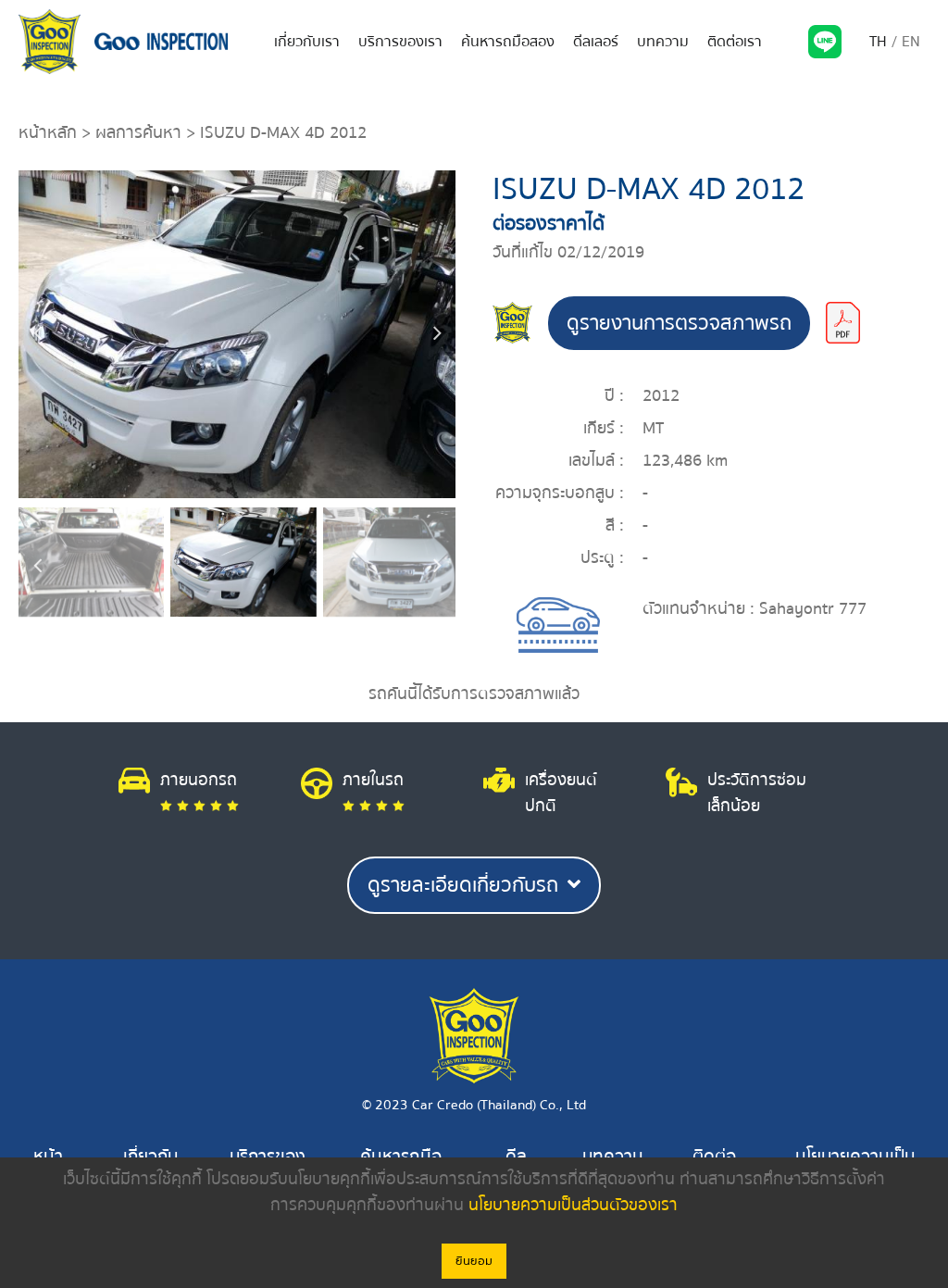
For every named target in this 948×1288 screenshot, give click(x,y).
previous (37, 334)
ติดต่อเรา (734, 42)
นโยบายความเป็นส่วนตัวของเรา (573, 1205)
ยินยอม (474, 1261)
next (437, 334)
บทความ (663, 42)
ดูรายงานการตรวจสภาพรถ (679, 323)
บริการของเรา (400, 42)
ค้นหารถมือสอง (508, 42)
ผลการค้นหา (138, 132)
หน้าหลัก (48, 132)
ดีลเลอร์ (595, 42)
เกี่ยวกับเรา (307, 42)
